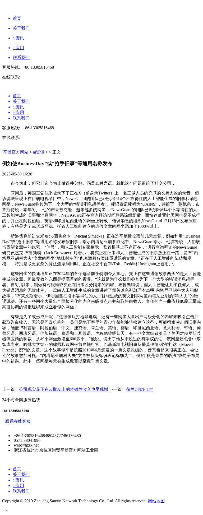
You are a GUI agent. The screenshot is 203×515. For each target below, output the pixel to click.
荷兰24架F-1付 (139, 389)
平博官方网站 (16, 152)
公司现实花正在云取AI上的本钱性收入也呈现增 (63, 389)
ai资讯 (38, 152)
